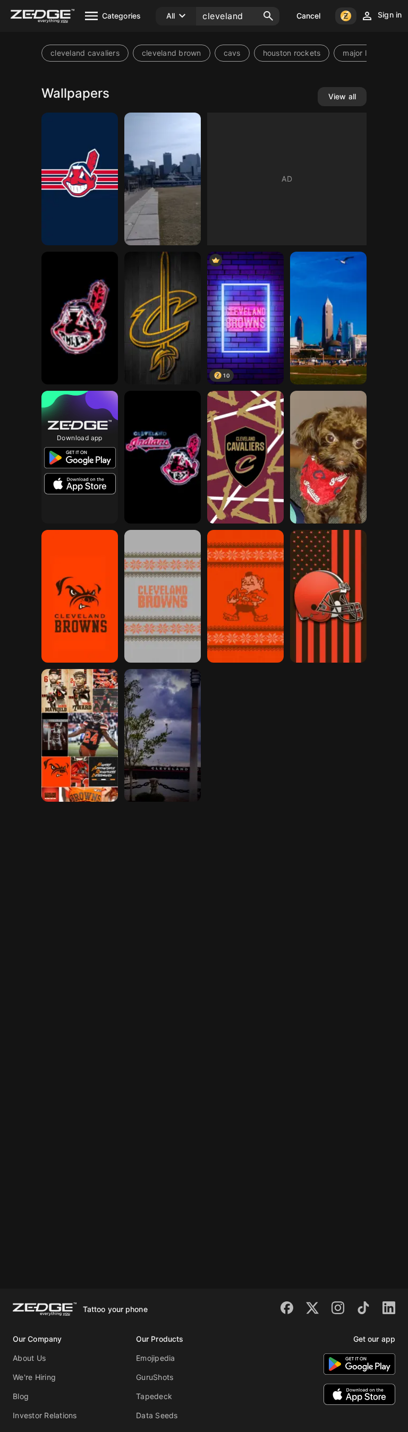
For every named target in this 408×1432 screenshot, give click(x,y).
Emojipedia (155, 1357)
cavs (232, 52)
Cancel (308, 15)
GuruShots (154, 1377)
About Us (29, 1357)
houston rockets (292, 52)
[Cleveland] (162, 179)
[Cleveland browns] (79, 735)
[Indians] (79, 179)
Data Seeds (157, 1415)
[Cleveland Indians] (79, 318)
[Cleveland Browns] (162, 596)
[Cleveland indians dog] (328, 457)
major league (366, 52)
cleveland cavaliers (85, 52)
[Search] (268, 16)
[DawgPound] (79, 596)
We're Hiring (34, 1377)
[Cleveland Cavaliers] (162, 318)
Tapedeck (154, 1396)
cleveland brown (171, 52)
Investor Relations (45, 1415)
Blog (21, 1396)
